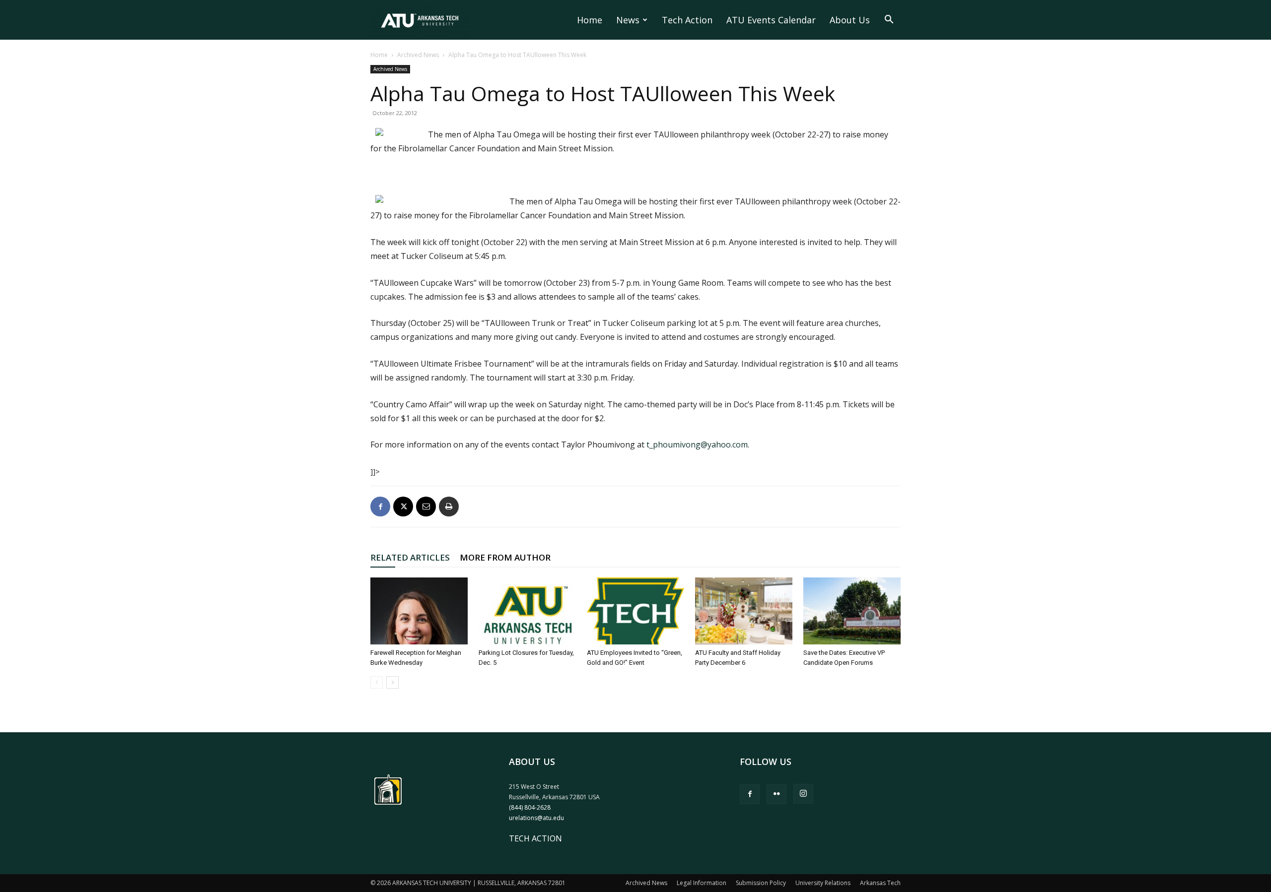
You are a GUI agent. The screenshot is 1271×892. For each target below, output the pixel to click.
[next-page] (392, 682)
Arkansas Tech (880, 883)
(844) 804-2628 (530, 807)
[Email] (426, 506)
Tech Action (687, 20)
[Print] (449, 506)
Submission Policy (761, 883)
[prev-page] (376, 682)
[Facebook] (380, 506)
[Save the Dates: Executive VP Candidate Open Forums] (852, 610)
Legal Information (701, 883)
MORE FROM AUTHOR (505, 557)
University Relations (822, 883)
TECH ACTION (535, 838)
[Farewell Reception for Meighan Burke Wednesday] (419, 610)
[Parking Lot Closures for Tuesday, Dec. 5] (527, 610)
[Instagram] (803, 794)
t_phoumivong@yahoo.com (697, 444)
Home (589, 20)
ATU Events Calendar (771, 20)
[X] (403, 506)
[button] (889, 20)
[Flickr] (776, 794)
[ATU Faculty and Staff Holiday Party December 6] (743, 610)
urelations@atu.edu (536, 818)
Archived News (418, 55)
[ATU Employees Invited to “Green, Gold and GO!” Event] (635, 610)
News (627, 20)
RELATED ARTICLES (410, 557)
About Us (850, 20)
